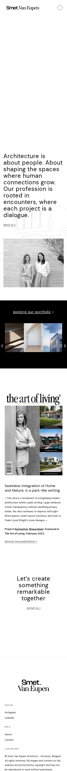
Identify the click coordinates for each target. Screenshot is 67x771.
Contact (9, 739)
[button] (2, 346)
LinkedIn (9, 718)
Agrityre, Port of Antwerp (44, 121)
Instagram (10, 712)
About (8, 734)
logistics (58, 126)
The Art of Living (15, 533)
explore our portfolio (32, 311)
